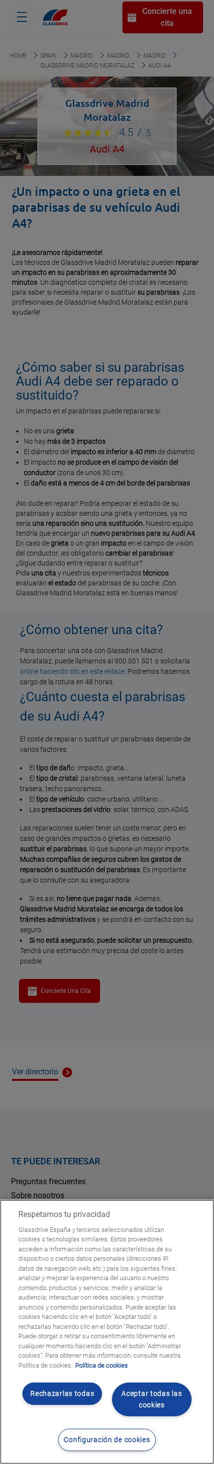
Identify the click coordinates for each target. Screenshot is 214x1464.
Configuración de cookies (107, 1440)
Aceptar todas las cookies (151, 1399)
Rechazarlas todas (62, 1393)
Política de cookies (101, 1365)
